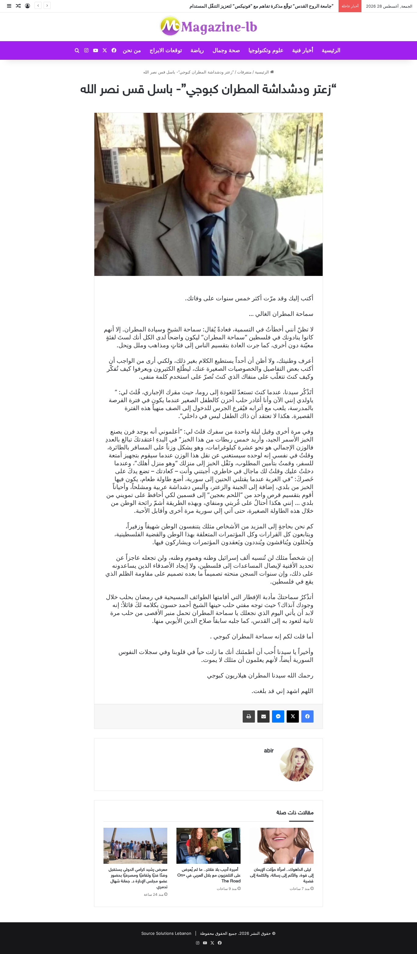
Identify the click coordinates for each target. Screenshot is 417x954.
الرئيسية (331, 50)
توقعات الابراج (166, 50)
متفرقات (244, 72)
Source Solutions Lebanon (166, 933)
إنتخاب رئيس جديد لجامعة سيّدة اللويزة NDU (292, 6)
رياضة (197, 50)
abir (269, 751)
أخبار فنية (302, 50)
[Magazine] (208, 27)
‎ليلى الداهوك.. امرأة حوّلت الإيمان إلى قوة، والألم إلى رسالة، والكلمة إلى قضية (282, 875)
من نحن (132, 50)
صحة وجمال (226, 50)
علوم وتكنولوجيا (266, 50)
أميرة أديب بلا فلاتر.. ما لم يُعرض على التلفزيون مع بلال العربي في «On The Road (209, 875)
